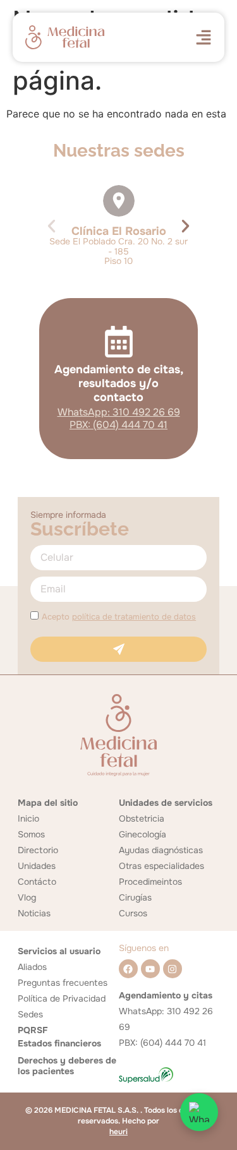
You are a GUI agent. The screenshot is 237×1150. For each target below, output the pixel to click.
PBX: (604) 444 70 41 (118, 424)
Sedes (30, 1014)
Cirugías (135, 897)
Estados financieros (59, 1043)
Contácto (37, 881)
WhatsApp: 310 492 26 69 (119, 412)
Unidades (37, 865)
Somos (31, 834)
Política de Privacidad (62, 998)
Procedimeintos (150, 881)
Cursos (133, 913)
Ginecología (142, 834)
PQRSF (32, 1030)
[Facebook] (128, 968)
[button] (51, 225)
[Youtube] (150, 968)
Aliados (32, 967)
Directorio (38, 850)
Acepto (119, 616)
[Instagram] (172, 968)
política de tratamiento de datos (134, 616)
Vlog (27, 897)
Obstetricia (141, 818)
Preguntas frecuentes (62, 982)
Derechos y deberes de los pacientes (67, 1066)
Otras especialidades (161, 865)
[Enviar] (118, 649)
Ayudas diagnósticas (161, 850)
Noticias (34, 913)
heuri (118, 1132)
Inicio (28, 818)
